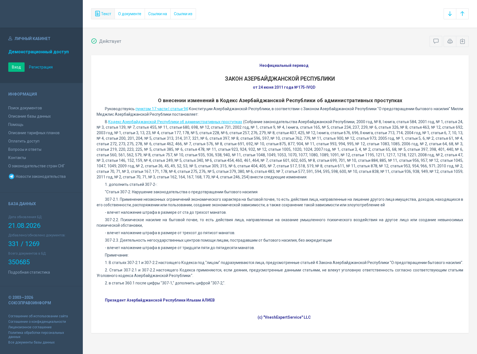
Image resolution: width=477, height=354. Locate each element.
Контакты (17, 157)
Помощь (15, 124)
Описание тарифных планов (34, 133)
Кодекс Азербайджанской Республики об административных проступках (175, 122)
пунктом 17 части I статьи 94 (162, 109)
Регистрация (41, 67)
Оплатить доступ (23, 141)
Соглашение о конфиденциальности (37, 322)
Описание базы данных (29, 116)
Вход (16, 67)
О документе (129, 14)
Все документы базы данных (31, 342)
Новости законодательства (40, 176)
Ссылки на (157, 14)
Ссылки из (183, 14)
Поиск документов (25, 108)
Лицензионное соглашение (30, 327)
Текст (105, 14)
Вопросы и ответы (24, 149)
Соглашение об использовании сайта (38, 316)
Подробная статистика (29, 272)
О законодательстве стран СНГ (36, 166)
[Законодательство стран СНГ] (41, 14)
